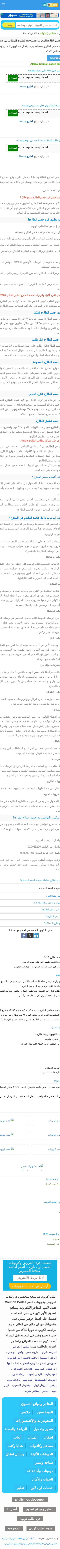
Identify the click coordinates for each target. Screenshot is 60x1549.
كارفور (38, 1374)
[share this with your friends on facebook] (24, 935)
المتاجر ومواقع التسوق (37, 1404)
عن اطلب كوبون (30, 1518)
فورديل (52, 1379)
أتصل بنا (12, 1509)
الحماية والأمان (42, 1479)
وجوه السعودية (28, 1363)
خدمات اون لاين (42, 1488)
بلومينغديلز (40, 1379)
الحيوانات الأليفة (42, 1454)
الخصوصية (14, 1528)
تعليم (20, 1488)
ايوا (8, 1363)
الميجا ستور (45, 1412)
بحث (9, 25)
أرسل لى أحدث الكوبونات (30, 1286)
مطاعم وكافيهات (48, 33)
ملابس (25, 1412)
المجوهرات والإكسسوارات (34, 1420)
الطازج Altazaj (26, 86)
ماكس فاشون (30, 1357)
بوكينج (20, 1352)
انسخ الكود (13, 78)
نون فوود (27, 1379)
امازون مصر (32, 1352)
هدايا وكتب (15, 1446)
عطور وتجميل (43, 1429)
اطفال (48, 1437)
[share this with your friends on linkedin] (36, 935)
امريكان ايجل (40, 1385)
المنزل (33, 1437)
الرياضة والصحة (16, 1429)
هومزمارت (50, 1374)
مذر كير (16, 1346)
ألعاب (18, 1437)
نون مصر (39, 1368)
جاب (15, 1363)
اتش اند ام (16, 1368)
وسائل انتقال (15, 1454)
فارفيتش (51, 1368)
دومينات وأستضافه (40, 1471)
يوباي (52, 1357)
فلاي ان (28, 1368)
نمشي (26, 1346)
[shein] (30, 15)
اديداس (45, 1390)
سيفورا (43, 1357)
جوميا (29, 1374)
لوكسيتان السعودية (21, 1385)
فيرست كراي (48, 1352)
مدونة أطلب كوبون (40, 1528)
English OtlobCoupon (30, 1499)
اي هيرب (10, 1352)
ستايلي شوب (32, 1390)
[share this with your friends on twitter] (30, 935)
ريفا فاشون (18, 1374)
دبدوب (41, 1363)
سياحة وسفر (44, 1462)
